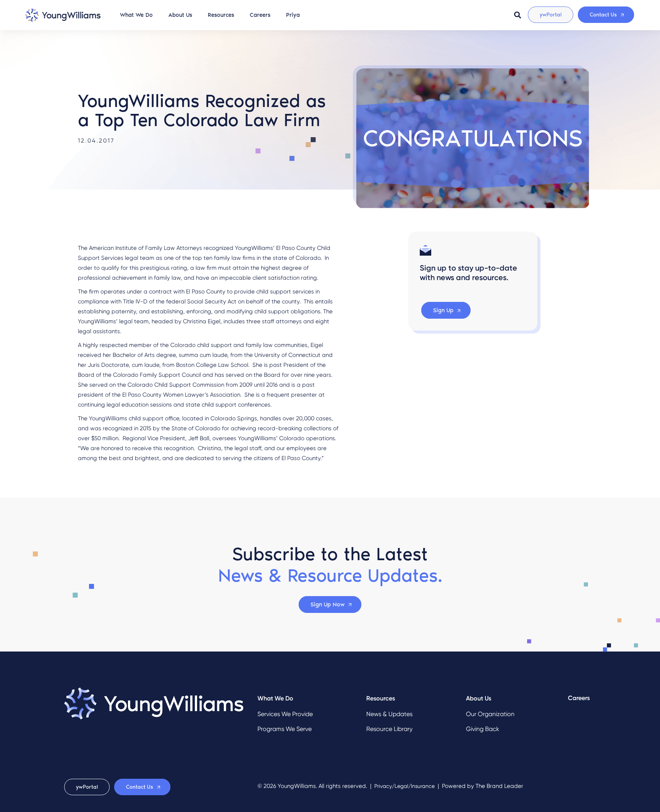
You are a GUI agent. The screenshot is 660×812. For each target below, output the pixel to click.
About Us (180, 14)
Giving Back (482, 729)
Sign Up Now (328, 604)
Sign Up (443, 310)
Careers (260, 14)
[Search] (517, 14)
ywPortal (550, 14)
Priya (293, 14)
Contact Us (603, 14)
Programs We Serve (284, 729)
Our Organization (490, 714)
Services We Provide (285, 714)
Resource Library (389, 729)
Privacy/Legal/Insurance (404, 786)
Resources (221, 14)
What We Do (136, 14)
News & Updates (389, 714)
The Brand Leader (499, 786)
